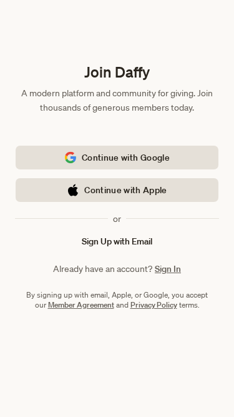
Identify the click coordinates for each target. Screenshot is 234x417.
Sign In (168, 268)
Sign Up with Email (117, 241)
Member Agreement (81, 304)
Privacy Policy (153, 304)
